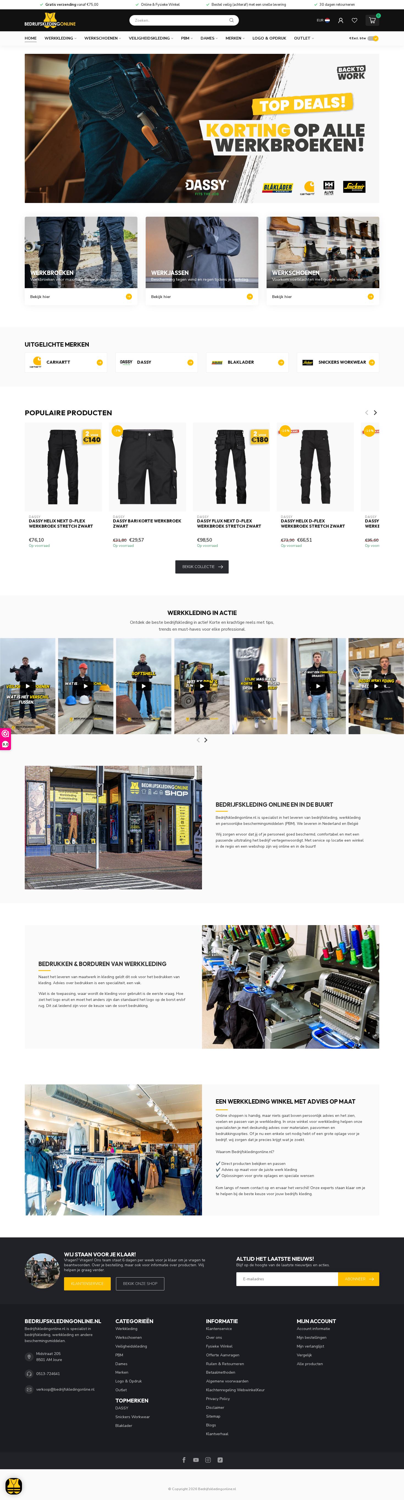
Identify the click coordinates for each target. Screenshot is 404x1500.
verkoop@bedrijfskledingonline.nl (65, 1389)
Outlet (302, 38)
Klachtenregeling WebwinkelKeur (235, 1390)
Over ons (214, 1337)
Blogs (211, 1425)
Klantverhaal (217, 1434)
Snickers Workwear (132, 1417)
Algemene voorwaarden (227, 1381)
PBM (185, 38)
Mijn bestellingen (311, 1337)
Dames (207, 38)
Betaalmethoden (220, 1372)
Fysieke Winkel (219, 1346)
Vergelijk (304, 1355)
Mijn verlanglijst (310, 1346)
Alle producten (310, 1364)
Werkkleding (59, 38)
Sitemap (213, 1416)
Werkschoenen (101, 38)
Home (31, 38)
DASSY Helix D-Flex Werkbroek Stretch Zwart (313, 523)
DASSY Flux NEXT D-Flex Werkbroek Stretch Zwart (229, 523)
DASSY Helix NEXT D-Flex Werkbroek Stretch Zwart (61, 523)
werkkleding (270, 1121)
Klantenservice (87, 1283)
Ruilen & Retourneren (225, 1364)
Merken (233, 38)
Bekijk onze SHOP (140, 1283)
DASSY (121, 1408)
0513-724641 (48, 1373)
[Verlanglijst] (354, 20)
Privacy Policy (218, 1398)
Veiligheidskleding (149, 38)
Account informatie (313, 1328)
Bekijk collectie (198, 566)
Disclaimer (215, 1407)
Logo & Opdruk (269, 38)
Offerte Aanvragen (222, 1355)
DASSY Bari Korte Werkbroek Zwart (147, 523)
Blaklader (123, 1425)
